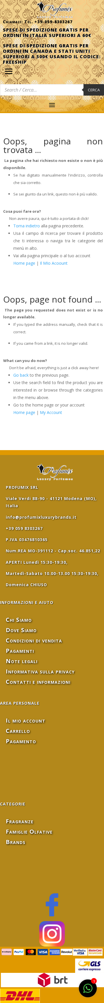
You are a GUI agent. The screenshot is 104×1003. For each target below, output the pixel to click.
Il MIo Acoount (54, 263)
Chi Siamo (19, 620)
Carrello (18, 731)
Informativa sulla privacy (40, 671)
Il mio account (25, 720)
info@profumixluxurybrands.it (41, 517)
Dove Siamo (21, 630)
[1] (87, 991)
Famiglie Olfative (29, 831)
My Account (51, 412)
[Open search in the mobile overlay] (52, 90)
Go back (21, 375)
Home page (24, 263)
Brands (15, 842)
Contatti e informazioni (38, 682)
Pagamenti (20, 651)
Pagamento (21, 741)
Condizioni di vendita (34, 640)
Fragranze (20, 821)
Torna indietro (26, 226)
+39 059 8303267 (24, 528)
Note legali (22, 661)
